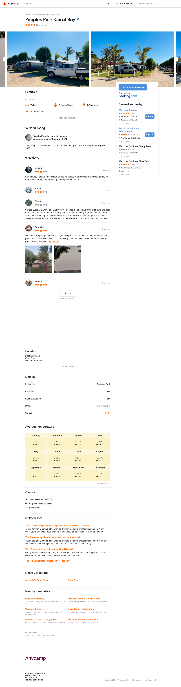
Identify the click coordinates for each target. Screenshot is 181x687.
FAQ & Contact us (33, 676)
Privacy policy (32, 678)
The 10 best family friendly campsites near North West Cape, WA (57, 525)
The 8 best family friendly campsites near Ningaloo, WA (52, 537)
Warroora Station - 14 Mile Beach (84, 599)
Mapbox (30, 635)
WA (39, 14)
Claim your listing (125, 4)
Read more (54, 241)
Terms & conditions (34, 680)
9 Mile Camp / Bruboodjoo (81, 609)
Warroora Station (33, 609)
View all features (68, 118)
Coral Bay (73, 580)
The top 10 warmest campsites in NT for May (47, 561)
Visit (107, 413)
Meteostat (107, 483)
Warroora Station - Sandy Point (40, 619)
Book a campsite (145, 4)
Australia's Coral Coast (50, 14)
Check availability (132, 87)
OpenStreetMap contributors (45, 635)
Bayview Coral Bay (34, 599)
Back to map (32, 14)
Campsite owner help (35, 674)
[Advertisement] (68, 325)
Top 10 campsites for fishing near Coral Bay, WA (49, 549)
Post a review (68, 299)
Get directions (68, 367)
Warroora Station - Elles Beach (83, 619)
